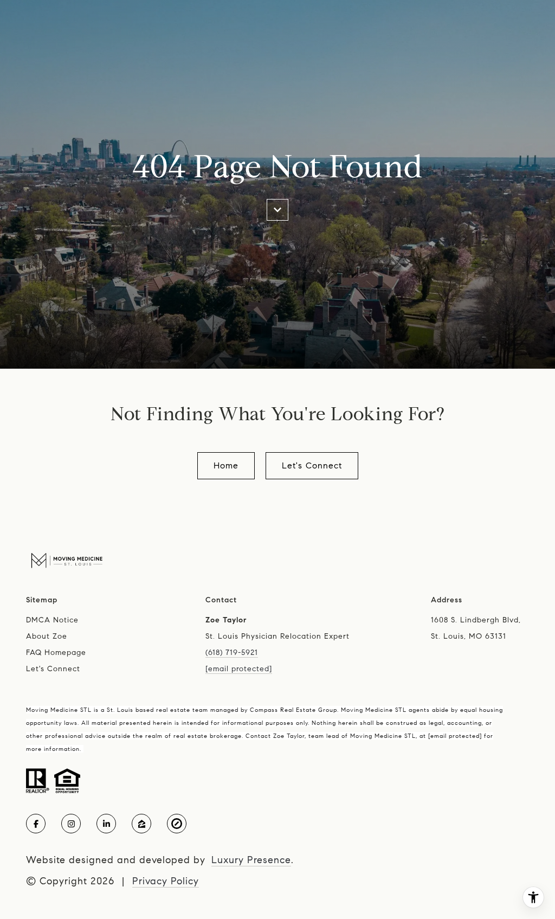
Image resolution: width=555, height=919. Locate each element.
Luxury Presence (251, 860)
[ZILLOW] (141, 823)
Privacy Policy (165, 881)
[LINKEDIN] (106, 823)
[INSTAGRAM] (71, 823)
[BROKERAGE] (176, 823)
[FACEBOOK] (36, 823)
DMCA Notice (52, 620)
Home (226, 465)
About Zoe (46, 636)
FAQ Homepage (56, 652)
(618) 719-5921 (231, 652)
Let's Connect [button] (312, 465)
